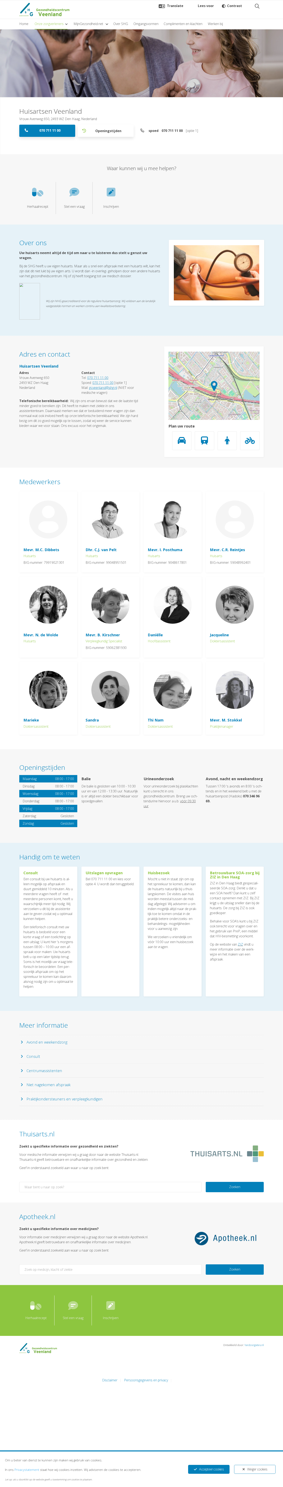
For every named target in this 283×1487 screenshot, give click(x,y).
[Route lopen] (227, 440)
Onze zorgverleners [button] (49, 23)
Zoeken (234, 1187)
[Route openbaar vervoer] (204, 440)
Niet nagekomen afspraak (48, 1084)
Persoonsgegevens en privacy (146, 1380)
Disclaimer (109, 1380)
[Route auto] (182, 440)
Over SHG (120, 23)
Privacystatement (27, 1470)
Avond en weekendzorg (47, 1042)
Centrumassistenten (44, 1070)
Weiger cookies (257, 1469)
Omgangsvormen (145, 23)
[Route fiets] (250, 440)
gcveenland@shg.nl (103, 387)
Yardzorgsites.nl (254, 1345)
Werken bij (215, 23)
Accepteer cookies (211, 1469)
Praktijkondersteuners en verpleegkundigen (65, 1098)
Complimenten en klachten (183, 23)
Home (23, 23)
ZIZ (240, 944)
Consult (33, 1056)
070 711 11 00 (49, 130)
